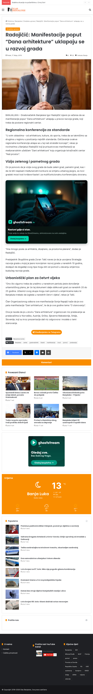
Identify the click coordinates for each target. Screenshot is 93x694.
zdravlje (68, 679)
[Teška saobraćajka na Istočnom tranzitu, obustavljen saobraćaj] (12, 550)
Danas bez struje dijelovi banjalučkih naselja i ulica (43, 591)
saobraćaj (68, 671)
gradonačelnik (34, 342)
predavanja (73, 342)
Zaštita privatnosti (10, 653)
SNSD (87, 671)
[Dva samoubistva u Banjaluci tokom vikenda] (12, 561)
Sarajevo (78, 671)
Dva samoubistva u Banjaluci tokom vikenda (40, 558)
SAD (87, 666)
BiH (76, 650)
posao (75, 658)
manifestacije (51, 342)
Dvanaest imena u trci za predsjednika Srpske (41, 580)
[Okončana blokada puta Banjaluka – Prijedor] (75, 383)
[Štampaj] (48, 352)
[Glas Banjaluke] (16, 10)
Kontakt (6, 649)
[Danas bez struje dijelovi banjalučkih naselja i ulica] (12, 594)
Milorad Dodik (70, 654)
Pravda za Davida (71, 662)
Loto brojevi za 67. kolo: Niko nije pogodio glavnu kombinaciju (48, 569)
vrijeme (82, 675)
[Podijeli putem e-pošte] (42, 352)
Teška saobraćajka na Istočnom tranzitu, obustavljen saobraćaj (49, 547)
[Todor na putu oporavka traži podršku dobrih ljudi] (18, 411)
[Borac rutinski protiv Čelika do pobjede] (46, 383)
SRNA (74, 675)
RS (81, 666)
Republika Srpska (71, 666)
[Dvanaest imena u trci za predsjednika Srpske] (12, 583)
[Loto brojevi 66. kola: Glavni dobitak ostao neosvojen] (12, 605)
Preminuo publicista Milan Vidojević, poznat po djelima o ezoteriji (50, 526)
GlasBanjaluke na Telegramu (47, 332)
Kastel (43, 342)
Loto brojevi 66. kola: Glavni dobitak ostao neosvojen (44, 601)
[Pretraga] (90, 10)
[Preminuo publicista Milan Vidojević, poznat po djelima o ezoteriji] (12, 529)
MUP (79, 654)
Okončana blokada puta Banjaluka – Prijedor (73, 393)
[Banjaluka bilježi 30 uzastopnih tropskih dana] (75, 411)
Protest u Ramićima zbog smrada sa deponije (45, 421)
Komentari (46, 362)
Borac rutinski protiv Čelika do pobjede (46, 393)
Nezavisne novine (18, 339)
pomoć (65, 342)
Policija (87, 654)
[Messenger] (36, 352)
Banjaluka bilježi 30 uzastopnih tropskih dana (74, 421)
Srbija (67, 675)
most (59, 342)
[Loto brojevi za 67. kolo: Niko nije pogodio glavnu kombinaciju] (12, 572)
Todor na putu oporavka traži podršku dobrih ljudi (17, 421)
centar (25, 342)
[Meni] (3, 10)
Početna (10, 21)
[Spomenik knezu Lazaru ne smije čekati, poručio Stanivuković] (18, 383)
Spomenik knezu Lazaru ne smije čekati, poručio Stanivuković (17, 394)
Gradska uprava (29, 21)
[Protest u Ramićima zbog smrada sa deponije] (46, 411)
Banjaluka (18, 21)
